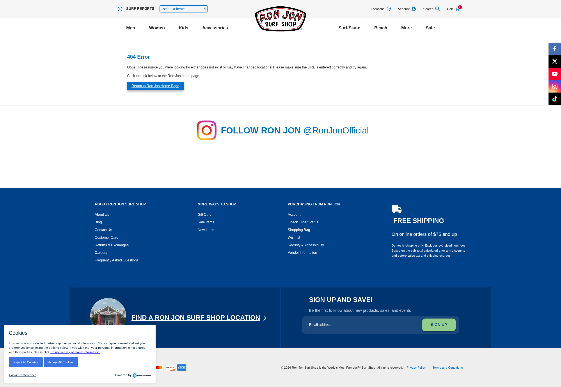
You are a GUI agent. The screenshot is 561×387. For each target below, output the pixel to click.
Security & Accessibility (306, 245)
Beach (380, 27)
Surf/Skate (349, 27)
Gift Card (204, 214)
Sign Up (439, 324)
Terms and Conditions (448, 367)
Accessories (215, 27)
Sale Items (206, 222)
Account (294, 214)
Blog (98, 222)
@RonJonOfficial (336, 130)
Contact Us (103, 230)
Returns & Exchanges (112, 245)
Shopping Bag (299, 230)
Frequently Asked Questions (116, 260)
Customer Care (106, 237)
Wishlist (294, 237)
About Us (102, 214)
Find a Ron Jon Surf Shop (195, 317)
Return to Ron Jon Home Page (155, 86)
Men (130, 27)
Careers (101, 252)
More (406, 27)
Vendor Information (302, 252)
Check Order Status (303, 222)
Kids (183, 27)
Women (157, 27)
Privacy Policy (416, 367)
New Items (206, 230)
